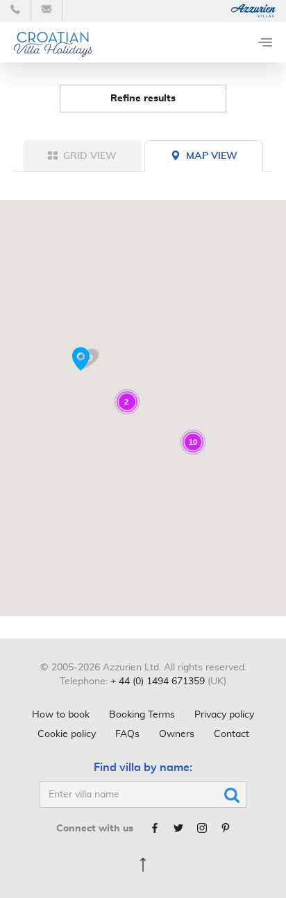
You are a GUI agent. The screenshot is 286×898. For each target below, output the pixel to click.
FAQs (127, 734)
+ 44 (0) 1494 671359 (157, 681)
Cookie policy (66, 734)
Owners (176, 734)
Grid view (90, 156)
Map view (211, 156)
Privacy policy (224, 715)
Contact (231, 734)
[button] (85, 359)
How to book (61, 715)
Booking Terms (142, 715)
